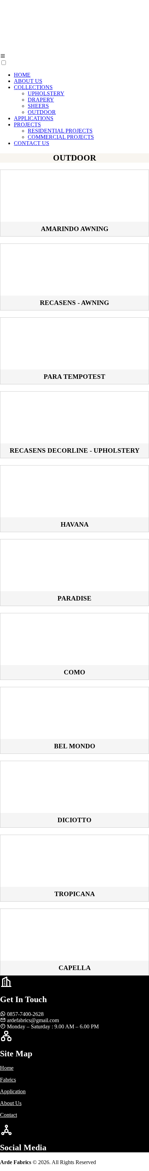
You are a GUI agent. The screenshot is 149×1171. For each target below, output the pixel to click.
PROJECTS (27, 124)
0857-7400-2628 (25, 1014)
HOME (22, 75)
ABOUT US (28, 81)
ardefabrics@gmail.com (33, 1020)
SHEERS (38, 106)
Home (7, 1068)
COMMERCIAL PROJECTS (61, 137)
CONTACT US (31, 143)
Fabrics (8, 1080)
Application (13, 1091)
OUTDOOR (42, 112)
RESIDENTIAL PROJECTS (60, 131)
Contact (8, 1115)
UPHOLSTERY (46, 93)
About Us (10, 1103)
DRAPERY (41, 100)
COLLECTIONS (33, 87)
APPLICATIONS (33, 118)
